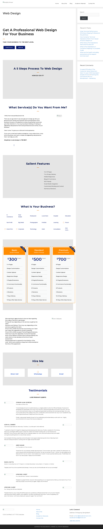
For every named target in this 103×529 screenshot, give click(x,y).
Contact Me (91, 3)
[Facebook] (14, 145)
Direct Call (14, 374)
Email (61, 374)
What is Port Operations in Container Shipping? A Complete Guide (90, 48)
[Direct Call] (14, 372)
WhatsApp (38, 374)
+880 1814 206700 (75, 521)
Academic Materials (80, 3)
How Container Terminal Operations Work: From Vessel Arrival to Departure (89, 38)
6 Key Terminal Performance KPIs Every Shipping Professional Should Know (90, 33)
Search (82, 12)
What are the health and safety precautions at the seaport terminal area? (89, 54)
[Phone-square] (5, 145)
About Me (64, 3)
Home (57, 3)
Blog (71, 3)
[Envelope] (9, 145)
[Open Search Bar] (98, 3)
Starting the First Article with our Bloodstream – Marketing (89, 76)
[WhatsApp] (38, 372)
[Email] (61, 372)
